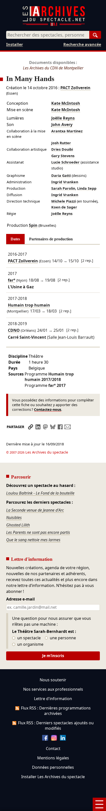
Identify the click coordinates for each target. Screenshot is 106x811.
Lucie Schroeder (65, 162)
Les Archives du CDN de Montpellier (53, 68)
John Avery (61, 124)
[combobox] (47, 35)
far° (11, 280)
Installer (14, 44)
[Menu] (99, 804)
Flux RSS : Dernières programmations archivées (56, 710)
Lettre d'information (53, 698)
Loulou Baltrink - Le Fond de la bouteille (40, 493)
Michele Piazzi (63, 201)
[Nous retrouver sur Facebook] (45, 739)
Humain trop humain (29, 305)
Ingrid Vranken (64, 182)
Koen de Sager (64, 207)
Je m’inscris (53, 655)
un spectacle (28, 638)
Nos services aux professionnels (53, 689)
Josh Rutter (61, 143)
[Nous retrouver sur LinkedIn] (63, 739)
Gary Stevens (62, 155)
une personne (62, 638)
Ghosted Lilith (18, 525)
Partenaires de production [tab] (51, 239)
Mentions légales (53, 758)
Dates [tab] (15, 239)
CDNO (14, 330)
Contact (53, 748)
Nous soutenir (53, 680)
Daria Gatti (61, 175)
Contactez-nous (47, 409)
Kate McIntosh (65, 103)
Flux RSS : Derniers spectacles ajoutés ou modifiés (56, 725)
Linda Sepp (86, 188)
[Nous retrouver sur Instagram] (54, 739)
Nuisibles (14, 517)
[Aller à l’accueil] (54, 25)
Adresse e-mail (20, 599)
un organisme (29, 644)
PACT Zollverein (75, 87)
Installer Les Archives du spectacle (53, 776)
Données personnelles (53, 767)
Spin (33, 225)
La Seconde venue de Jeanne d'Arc (35, 510)
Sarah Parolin (63, 188)
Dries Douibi (62, 149)
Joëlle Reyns (63, 118)
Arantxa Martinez (67, 131)
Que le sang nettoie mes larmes (33, 539)
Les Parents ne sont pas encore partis (38, 532)
